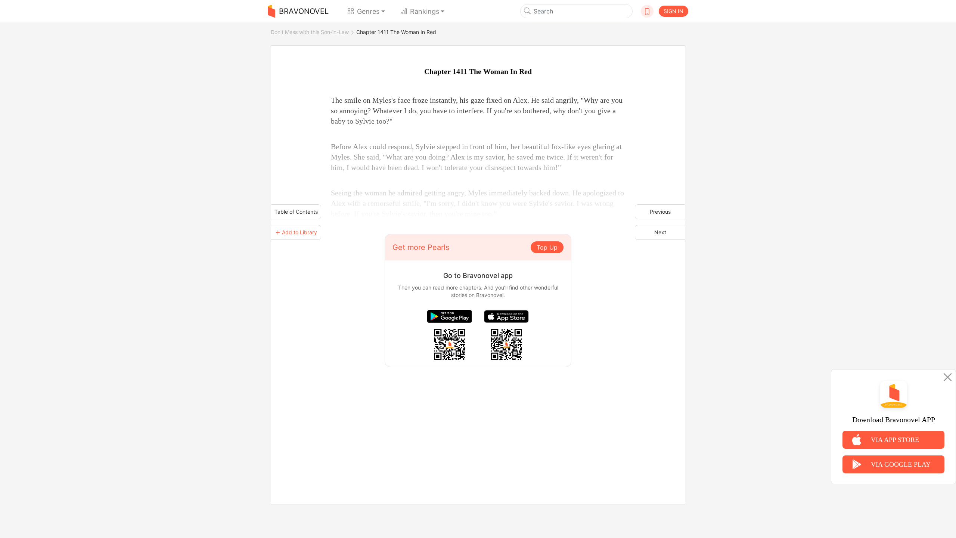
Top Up (547, 247)
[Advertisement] (478, 419)
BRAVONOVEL (304, 11)
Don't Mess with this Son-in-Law (310, 32)
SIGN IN (673, 11)
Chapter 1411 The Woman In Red (396, 32)
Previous (660, 211)
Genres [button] (368, 11)
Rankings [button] (424, 11)
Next (660, 232)
